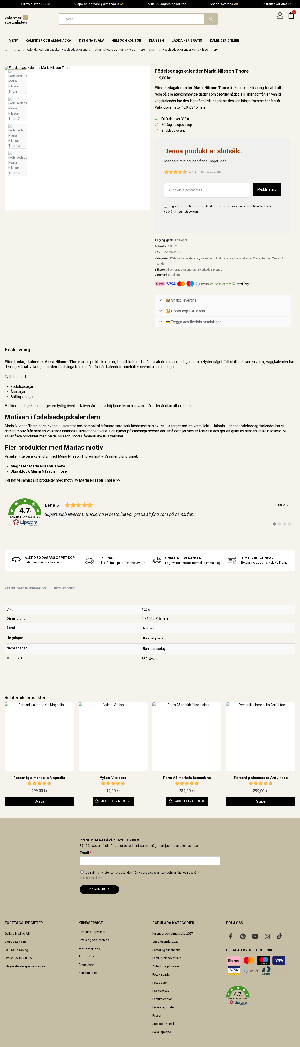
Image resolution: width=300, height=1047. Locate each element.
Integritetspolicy (89, 948)
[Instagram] (267, 936)
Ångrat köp (86, 964)
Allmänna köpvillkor (92, 932)
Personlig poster (163, 1007)
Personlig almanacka (166, 950)
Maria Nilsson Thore (247, 258)
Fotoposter (160, 982)
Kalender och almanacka (48, 40)
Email (86, 853)
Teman (266, 258)
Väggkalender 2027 (165, 941)
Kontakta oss (88, 973)
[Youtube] (255, 936)
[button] (5, 138)
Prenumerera (99, 889)
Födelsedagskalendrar (184, 258)
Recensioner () (211, 172)
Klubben (156, 40)
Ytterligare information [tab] (25, 588)
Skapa (39, 801)
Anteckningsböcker (165, 966)
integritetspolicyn (186, 211)
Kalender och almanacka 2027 (172, 933)
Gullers (175, 275)
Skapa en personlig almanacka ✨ (99, 4)
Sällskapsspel (162, 1032)
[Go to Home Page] (6, 49)
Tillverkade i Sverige (209, 269)
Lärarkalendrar (162, 999)
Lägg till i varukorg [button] (115, 801)
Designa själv (91, 40)
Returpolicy (86, 956)
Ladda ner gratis (187, 40)
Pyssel (156, 1015)
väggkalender (277, 361)
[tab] (64, 588)
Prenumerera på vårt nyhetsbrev (109, 840)
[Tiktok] (279, 936)
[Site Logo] (16, 20)
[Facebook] (230, 936)
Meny (13, 40)
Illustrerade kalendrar (181, 269)
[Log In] (280, 19)
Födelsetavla (161, 991)
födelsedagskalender (27, 406)
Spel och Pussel (163, 1023)
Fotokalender (161, 974)
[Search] (211, 19)
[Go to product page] (39, 736)
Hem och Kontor (126, 40)
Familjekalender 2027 (166, 958)
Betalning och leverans (94, 940)
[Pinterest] (242, 936)
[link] (150, 512)
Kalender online (224, 40)
